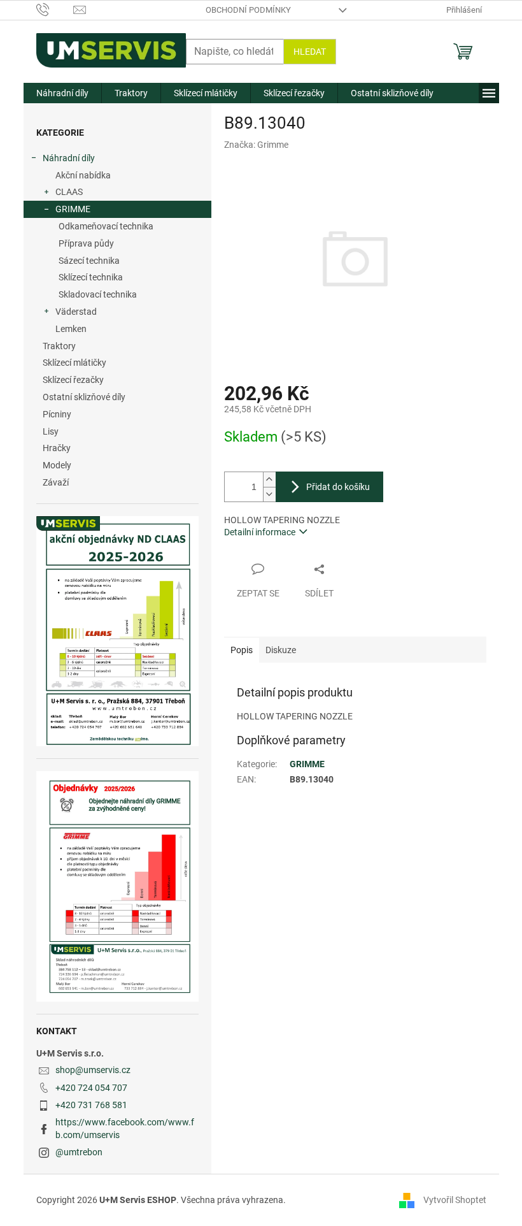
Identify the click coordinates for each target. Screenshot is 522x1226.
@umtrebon (78, 1152)
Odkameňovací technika (106, 226)
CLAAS (69, 192)
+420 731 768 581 (91, 1105)
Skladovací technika (98, 294)
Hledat (309, 52)
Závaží (56, 482)
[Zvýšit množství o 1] (269, 479)
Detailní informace (259, 532)
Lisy (51, 431)
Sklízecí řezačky (73, 380)
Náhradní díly (69, 158)
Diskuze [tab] (280, 650)
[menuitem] (62, 93)
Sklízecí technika (91, 277)
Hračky (57, 448)
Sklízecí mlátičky (74, 362)
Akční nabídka (83, 175)
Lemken (71, 329)
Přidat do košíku (338, 487)
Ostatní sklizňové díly (84, 397)
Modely (57, 465)
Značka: (256, 145)
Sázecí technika (89, 261)
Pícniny (57, 414)
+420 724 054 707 (91, 1088)
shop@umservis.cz (92, 1070)
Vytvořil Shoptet (454, 1200)
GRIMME (72, 209)
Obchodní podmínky (248, 10)
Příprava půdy (86, 243)
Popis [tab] (241, 650)
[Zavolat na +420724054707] (55, 9)
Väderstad (76, 311)
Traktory (59, 346)
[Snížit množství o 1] (269, 494)
